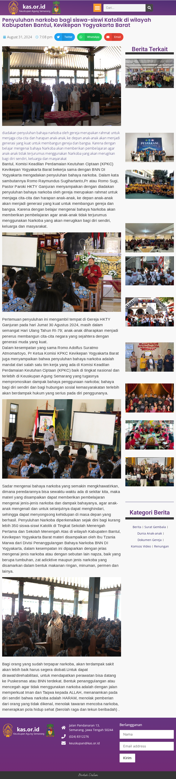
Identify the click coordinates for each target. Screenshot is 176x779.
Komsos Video (141, 546)
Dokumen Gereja (150, 540)
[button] (97, 8)
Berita (137, 527)
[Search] (149, 8)
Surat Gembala (155, 527)
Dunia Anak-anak (149, 533)
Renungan (161, 546)
